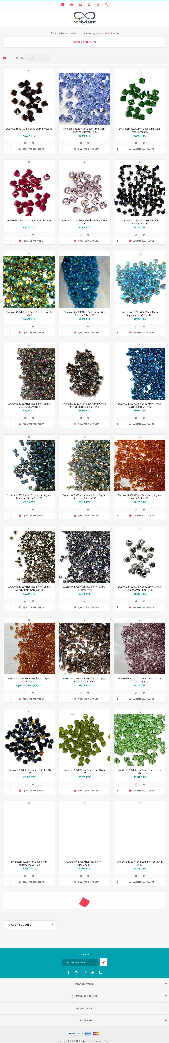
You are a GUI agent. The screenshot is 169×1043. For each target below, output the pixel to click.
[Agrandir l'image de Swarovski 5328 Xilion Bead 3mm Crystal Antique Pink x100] (140, 648)
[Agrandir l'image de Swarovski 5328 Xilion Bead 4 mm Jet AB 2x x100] (29, 282)
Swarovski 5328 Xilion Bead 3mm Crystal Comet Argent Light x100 (139, 588)
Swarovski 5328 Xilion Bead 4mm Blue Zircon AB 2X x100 (84, 313)
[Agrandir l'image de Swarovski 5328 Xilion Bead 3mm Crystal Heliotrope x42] (84, 557)
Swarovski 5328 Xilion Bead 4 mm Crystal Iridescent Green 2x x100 (29, 497)
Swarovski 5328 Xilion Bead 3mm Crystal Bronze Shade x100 (84, 680)
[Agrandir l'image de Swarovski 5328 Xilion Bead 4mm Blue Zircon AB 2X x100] (84, 282)
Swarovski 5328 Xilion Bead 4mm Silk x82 (140, 953)
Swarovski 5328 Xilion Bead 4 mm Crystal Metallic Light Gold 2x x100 (84, 405)
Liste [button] (9, 58)
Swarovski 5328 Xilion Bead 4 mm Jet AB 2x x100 (29, 313)
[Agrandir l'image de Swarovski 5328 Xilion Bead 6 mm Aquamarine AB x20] (29, 832)
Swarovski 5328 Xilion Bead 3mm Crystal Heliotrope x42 (84, 588)
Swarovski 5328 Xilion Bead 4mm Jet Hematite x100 (139, 222)
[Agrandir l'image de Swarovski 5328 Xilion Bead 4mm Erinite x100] (140, 1015)
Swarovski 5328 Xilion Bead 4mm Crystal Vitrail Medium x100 (29, 405)
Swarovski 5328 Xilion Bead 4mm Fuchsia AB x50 (29, 955)
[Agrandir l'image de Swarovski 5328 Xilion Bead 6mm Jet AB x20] (29, 740)
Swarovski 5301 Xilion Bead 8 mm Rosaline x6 (84, 222)
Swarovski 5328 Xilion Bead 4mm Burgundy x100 (140, 863)
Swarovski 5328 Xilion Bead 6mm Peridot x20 (140, 771)
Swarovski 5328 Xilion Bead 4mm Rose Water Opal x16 (84, 955)
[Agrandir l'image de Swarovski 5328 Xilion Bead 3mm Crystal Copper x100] (29, 648)
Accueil (51, 33)
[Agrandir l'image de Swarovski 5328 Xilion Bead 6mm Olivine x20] (84, 740)
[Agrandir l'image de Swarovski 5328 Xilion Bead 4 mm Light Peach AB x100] (29, 1015)
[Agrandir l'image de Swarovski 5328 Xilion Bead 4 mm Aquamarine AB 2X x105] (140, 282)
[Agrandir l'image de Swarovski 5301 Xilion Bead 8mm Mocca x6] (29, 99)
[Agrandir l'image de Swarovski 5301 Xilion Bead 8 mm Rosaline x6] (84, 190)
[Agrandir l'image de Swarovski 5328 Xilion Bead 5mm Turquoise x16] (84, 832)
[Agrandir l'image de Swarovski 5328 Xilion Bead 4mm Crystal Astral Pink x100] (140, 465)
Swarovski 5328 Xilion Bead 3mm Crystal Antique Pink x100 (139, 680)
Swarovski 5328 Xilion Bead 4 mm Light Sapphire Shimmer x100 (84, 130)
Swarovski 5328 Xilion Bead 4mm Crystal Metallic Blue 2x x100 (139, 405)
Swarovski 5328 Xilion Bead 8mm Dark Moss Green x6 (139, 130)
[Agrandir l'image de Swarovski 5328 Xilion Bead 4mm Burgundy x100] (140, 832)
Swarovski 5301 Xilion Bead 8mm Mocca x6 (29, 128)
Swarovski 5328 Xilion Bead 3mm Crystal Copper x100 (29, 680)
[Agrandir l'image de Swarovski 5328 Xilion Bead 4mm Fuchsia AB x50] (29, 923)
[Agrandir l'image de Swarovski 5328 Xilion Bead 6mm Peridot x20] (140, 740)
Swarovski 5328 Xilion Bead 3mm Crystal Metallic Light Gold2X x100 (29, 588)
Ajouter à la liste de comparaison (25, 143)
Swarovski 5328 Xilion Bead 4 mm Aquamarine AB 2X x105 (140, 313)
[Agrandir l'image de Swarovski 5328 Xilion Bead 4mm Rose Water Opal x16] (84, 923)
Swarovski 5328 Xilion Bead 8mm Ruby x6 (29, 220)
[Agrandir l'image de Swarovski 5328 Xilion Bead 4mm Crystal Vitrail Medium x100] (29, 374)
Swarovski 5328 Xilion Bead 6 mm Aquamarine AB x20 (29, 863)
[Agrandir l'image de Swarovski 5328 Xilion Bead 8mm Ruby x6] (29, 190)
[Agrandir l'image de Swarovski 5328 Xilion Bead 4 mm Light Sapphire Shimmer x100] (84, 99)
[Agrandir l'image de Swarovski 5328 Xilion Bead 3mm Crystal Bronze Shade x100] (84, 648)
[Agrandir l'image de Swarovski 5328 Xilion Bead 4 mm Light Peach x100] (84, 1015)
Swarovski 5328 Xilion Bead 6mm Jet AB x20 (29, 771)
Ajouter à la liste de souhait (33, 143)
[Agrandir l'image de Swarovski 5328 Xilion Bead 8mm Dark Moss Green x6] (140, 99)
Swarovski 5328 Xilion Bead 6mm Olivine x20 (84, 771)
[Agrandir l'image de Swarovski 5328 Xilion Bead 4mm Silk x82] (140, 923)
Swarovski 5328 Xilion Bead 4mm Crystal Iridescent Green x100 (84, 497)
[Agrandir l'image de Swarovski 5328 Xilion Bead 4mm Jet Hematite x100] (140, 190)
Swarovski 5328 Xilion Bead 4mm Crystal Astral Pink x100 (139, 497)
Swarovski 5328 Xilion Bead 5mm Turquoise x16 (84, 863)
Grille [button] (4, 58)
